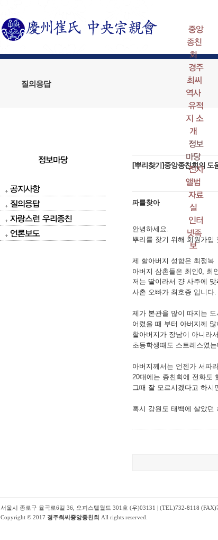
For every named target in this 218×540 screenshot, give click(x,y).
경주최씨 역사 (194, 80)
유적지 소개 (194, 118)
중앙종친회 (195, 41)
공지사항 (25, 188)
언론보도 (25, 233)
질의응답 (25, 203)
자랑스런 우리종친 (41, 218)
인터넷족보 (195, 232)
